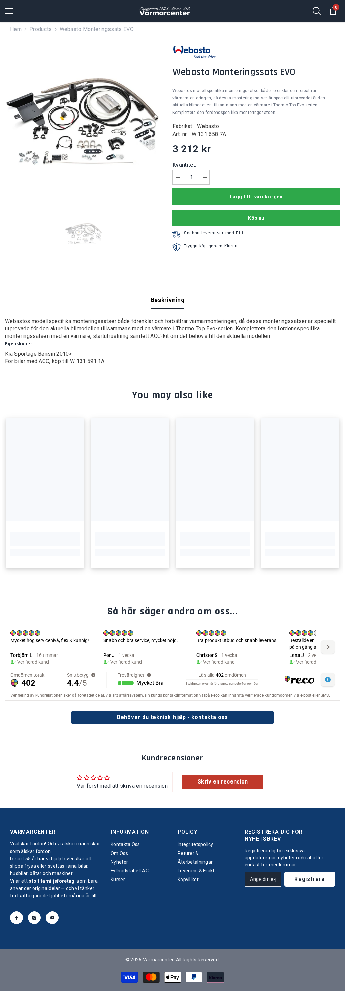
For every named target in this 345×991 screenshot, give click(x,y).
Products (40, 29)
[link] (45, 542)
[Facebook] (16, 917)
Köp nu (256, 218)
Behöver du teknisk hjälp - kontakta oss (172, 717)
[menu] (9, 11)
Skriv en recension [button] (223, 781)
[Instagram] (34, 917)
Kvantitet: (184, 165)
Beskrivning (167, 299)
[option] (83, 119)
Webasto (208, 126)
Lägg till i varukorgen (256, 196)
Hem (16, 29)
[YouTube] (52, 917)
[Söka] (317, 11)
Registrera (309, 879)
